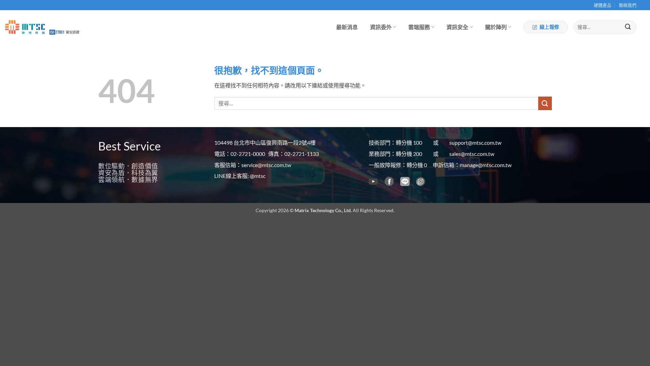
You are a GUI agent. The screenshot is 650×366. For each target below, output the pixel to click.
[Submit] (628, 27)
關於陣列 (496, 27)
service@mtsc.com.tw (266, 165)
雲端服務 (419, 27)
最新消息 (347, 27)
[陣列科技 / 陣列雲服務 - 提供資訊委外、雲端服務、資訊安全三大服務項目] (25, 27)
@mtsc (257, 175)
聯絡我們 (627, 5)
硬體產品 (602, 5)
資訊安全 (457, 27)
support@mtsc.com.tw (475, 142)
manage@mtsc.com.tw (486, 165)
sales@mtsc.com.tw (471, 153)
